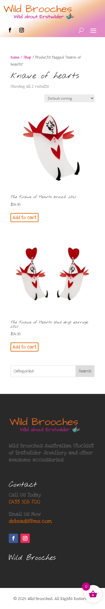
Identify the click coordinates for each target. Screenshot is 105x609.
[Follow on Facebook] (10, 30)
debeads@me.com (30, 521)
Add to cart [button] (24, 217)
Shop (27, 57)
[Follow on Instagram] (21, 30)
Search (85, 371)
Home (15, 57)
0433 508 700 (24, 502)
